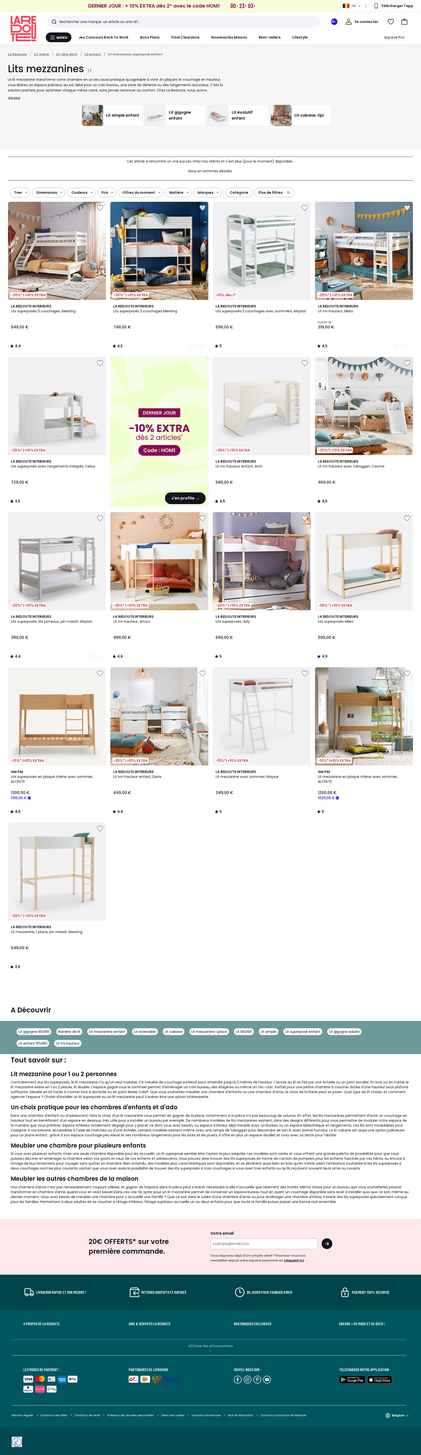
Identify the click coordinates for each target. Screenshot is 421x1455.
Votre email (222, 1233)
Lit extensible (145, 1031)
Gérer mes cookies (173, 1415)
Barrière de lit (69, 1031)
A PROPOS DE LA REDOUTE (41, 1324)
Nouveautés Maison (229, 37)
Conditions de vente (88, 1415)
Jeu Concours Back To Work (104, 37)
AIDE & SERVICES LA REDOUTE (150, 1324)
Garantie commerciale (206, 1415)
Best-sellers (270, 37)
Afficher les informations (210, 1345)
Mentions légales (22, 1415)
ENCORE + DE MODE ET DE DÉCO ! (362, 1324)
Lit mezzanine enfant (107, 1031)
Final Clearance (185, 37)
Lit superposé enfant (302, 1031)
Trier (18, 192)
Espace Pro (394, 37)
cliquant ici (294, 1260)
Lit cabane (173, 1031)
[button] (404, 22)
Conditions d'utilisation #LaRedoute (283, 1415)
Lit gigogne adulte (344, 1031)
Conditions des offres (54, 1415)
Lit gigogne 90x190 (34, 1031)
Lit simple (269, 1031)
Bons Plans (150, 37)
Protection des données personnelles (131, 1415)
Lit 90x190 (244, 1031)
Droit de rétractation (241, 1415)
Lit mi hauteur (68, 1043)
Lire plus (14, 98)
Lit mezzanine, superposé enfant (135, 54)
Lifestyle (300, 37)
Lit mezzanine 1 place (209, 1031)
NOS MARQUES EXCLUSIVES (252, 1324)
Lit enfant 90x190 (33, 1043)
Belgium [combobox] (398, 1415)
